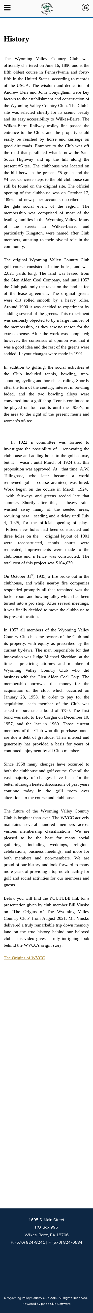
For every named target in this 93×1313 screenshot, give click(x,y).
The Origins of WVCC (24, 957)
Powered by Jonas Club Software (47, 1304)
